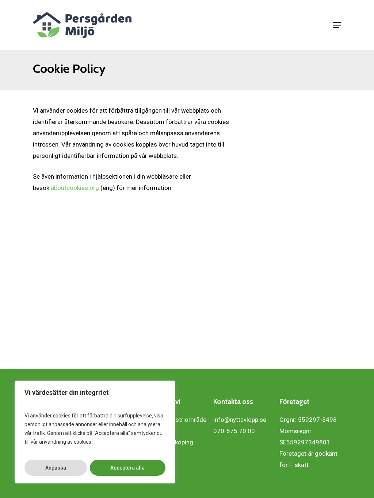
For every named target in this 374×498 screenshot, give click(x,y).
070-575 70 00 (234, 431)
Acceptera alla (127, 468)
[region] (95, 432)
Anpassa (55, 468)
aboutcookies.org (75, 187)
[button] (337, 25)
